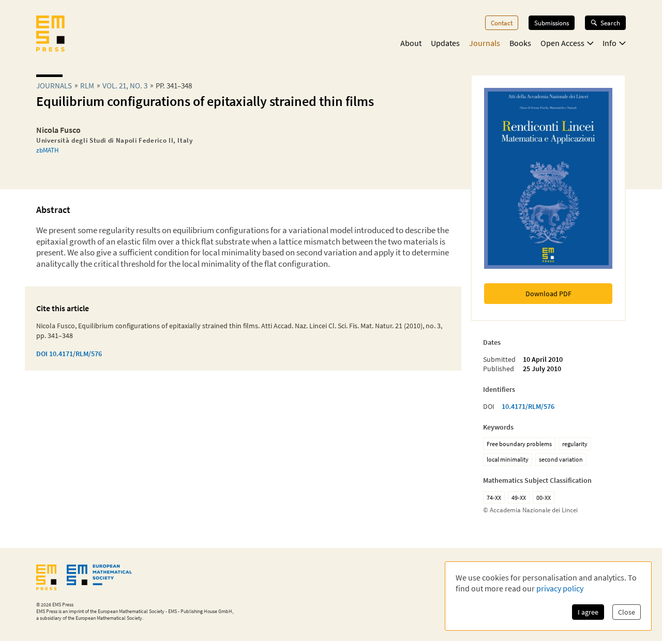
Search (610, 23)
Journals (484, 43)
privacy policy (559, 588)
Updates (445, 43)
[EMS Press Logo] (50, 35)
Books (520, 43)
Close (626, 612)
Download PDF (548, 293)
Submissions (551, 23)
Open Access (562, 43)
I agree (588, 612)
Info (609, 43)
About (411, 43)
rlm (87, 85)
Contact (502, 23)
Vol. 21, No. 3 (124, 85)
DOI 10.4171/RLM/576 (69, 353)
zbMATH (47, 150)
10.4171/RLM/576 (528, 406)
